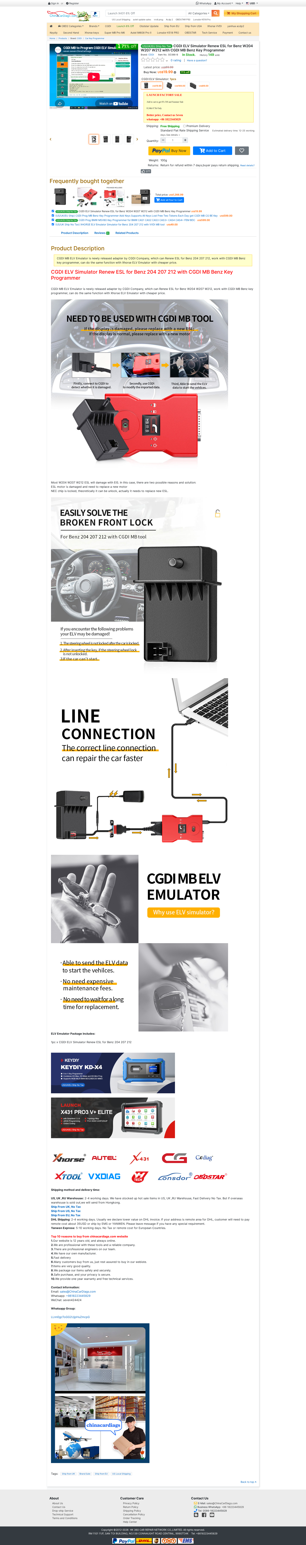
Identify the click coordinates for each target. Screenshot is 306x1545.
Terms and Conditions (64, 1518)
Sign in (54, 3)
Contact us (245, 32)
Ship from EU (171, 26)
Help (238, 3)
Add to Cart (215, 151)
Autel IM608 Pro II (141, 32)
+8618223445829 (78, 1296)
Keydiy (54, 32)
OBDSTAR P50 (183, 19)
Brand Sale (85, 1473)
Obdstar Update (149, 26)
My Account (223, 3)
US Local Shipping (121, 19)
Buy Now (178, 151)
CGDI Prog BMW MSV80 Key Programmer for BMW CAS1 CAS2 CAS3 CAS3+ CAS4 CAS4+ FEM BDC (125, 220)
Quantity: (153, 141)
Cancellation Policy (134, 1514)
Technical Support (62, 1514)
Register (74, 3)
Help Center (130, 1521)
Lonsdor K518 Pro (202, 19)
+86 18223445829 (233, 1506)
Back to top (248, 1481)
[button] (51, 139)
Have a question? (197, 60)
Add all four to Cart (171, 199)
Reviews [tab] (101, 233)
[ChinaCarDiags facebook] (204, 1515)
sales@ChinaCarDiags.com (78, 1291)
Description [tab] (74, 233)
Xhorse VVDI (214, 26)
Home (52, 38)
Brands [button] (93, 26)
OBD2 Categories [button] (71, 26)
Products (63, 38)
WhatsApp (205, 3)
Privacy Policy (131, 1503)
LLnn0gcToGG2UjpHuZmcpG (70, 1317)
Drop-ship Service (62, 1510)
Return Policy (130, 1506)
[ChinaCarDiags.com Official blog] (196, 1515)
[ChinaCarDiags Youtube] (212, 1515)
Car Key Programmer (94, 38)
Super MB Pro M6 (114, 32)
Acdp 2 (169, 19)
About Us (57, 1503)
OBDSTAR (190, 32)
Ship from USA (193, 26)
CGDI (108, 26)
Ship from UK (68, 1473)
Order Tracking (132, 1518)
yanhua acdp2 (235, 26)
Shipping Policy (132, 1510)
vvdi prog (158, 19)
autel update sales (142, 19)
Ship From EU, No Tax (65, 1215)
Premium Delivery (198, 126)
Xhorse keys (92, 32)
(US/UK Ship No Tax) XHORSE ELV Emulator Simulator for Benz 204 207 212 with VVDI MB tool (110, 224)
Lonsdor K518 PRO (168, 32)
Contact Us (58, 1506)
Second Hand (71, 32)
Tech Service (209, 32)
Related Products (127, 233)
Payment (228, 32)
